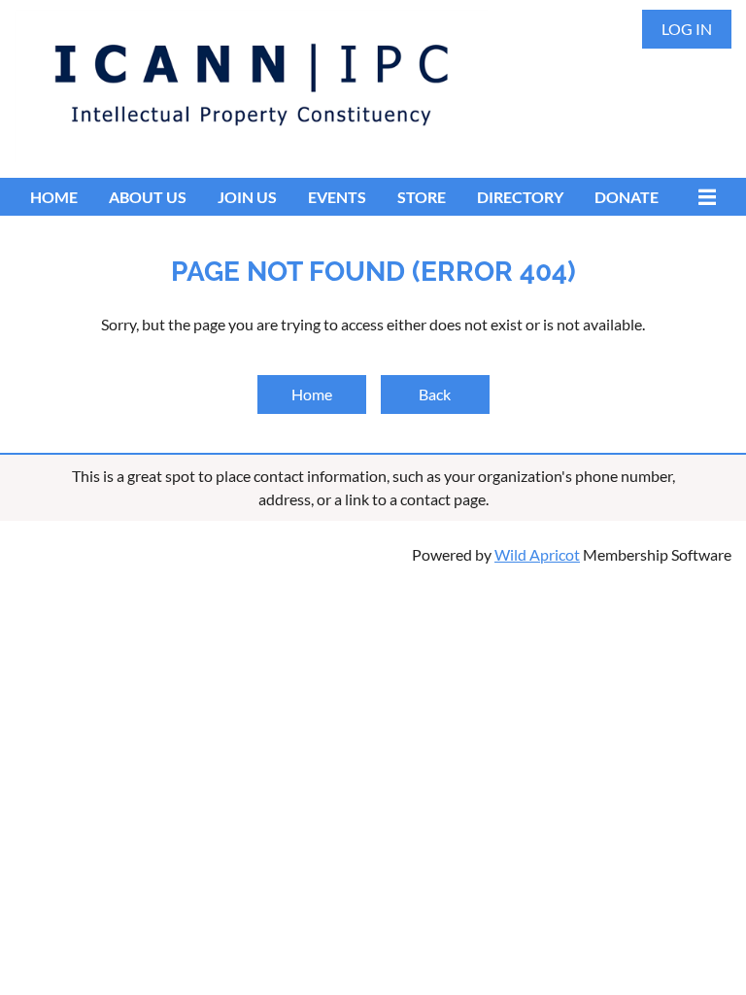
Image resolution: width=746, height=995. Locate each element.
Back (435, 394)
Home (311, 394)
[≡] (702, 197)
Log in (686, 28)
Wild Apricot (537, 554)
